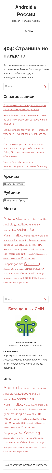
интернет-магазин (13, 278)
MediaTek (13, 254)
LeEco (30, 250)
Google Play (30, 245)
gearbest (8, 244)
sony (6, 273)
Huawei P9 (17, 250)
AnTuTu (21, 241)
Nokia (36, 254)
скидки (42, 278)
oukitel (6, 258)
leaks (25, 250)
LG (44, 249)
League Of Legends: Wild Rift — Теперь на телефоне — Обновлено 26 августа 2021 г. (25, 133)
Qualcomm (15, 258)
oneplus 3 (43, 254)
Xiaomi (25, 273)
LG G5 (6, 254)
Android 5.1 (42, 219)
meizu (21, 253)
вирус (41, 273)
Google (19, 244)
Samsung (32, 264)
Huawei (7, 249)
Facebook (41, 240)
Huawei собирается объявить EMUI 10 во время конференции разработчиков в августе (25, 119)
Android (11, 218)
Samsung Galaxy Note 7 (13, 269)
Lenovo (38, 249)
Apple (28, 240)
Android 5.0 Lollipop (28, 219)
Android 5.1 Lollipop (15, 224)
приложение (31, 277)
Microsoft (29, 254)
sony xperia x (15, 273)
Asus (34, 240)
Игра (35, 273)
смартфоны (21, 282)
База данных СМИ (26, 308)
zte (31, 274)
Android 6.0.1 (29, 236)
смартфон (9, 282)
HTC (39, 244)
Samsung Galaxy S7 (34, 269)
